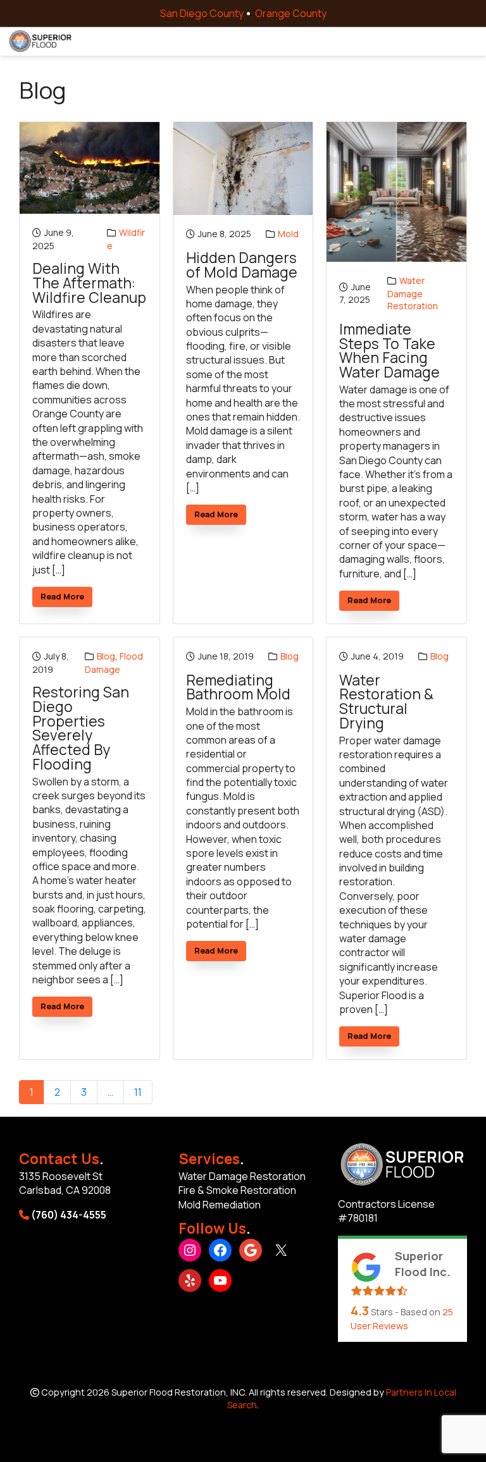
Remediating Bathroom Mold (238, 687)
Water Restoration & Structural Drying (386, 702)
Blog (106, 656)
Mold (288, 234)
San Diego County (202, 13)
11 (138, 1092)
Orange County (291, 13)
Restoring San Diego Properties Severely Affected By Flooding (80, 728)
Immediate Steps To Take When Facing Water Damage (389, 351)
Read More (66, 598)
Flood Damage (114, 662)
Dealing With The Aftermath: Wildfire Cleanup (89, 283)
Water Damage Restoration (412, 293)
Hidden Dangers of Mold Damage (241, 265)
